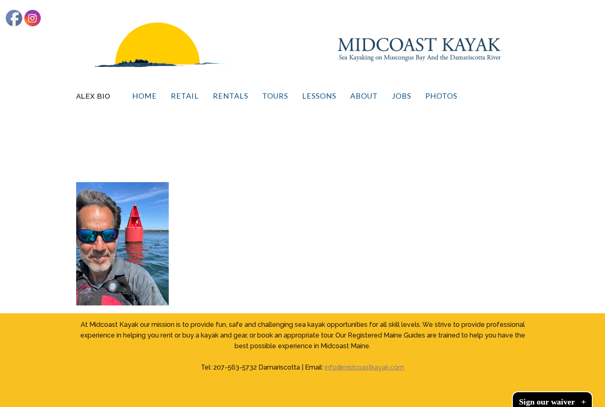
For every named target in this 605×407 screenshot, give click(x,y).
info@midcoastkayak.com (364, 367)
